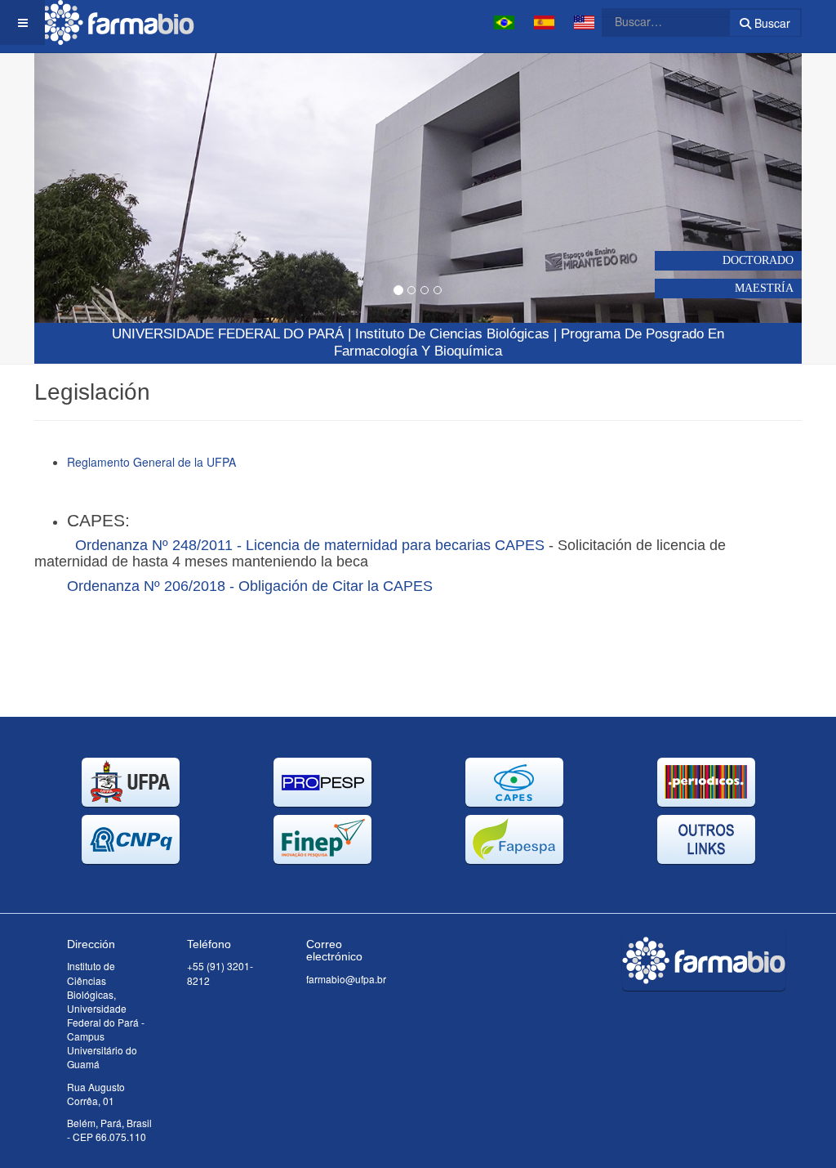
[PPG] (116, 22)
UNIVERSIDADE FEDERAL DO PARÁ (228, 334)
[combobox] (655, 21)
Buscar (770, 23)
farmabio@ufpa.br (346, 979)
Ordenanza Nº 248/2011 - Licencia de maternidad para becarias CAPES (310, 545)
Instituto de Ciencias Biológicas (452, 334)
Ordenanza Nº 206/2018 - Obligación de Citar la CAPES (250, 586)
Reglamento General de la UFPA (151, 462)
